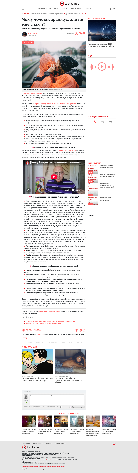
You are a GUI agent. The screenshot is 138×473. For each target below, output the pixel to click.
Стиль (50, 9)
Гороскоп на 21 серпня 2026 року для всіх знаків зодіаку (77, 431)
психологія (40, 343)
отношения (52, 343)
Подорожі (64, 9)
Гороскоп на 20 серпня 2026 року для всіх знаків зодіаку (109, 431)
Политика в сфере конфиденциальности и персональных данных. (49, 466)
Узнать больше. (55, 469)
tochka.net (38, 155)
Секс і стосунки (28, 42)
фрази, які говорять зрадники (65, 104)
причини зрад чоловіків (44, 104)
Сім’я (56, 9)
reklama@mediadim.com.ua (48, 459)
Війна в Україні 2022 (56, 14)
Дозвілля (87, 9)
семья (63, 343)
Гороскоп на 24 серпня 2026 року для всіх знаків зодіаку (29, 431)
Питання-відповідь (76, 343)
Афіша (79, 9)
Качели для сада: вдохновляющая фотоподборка (105, 198)
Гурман (73, 9)
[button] (110, 8)
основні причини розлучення (49, 311)
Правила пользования (27, 466)
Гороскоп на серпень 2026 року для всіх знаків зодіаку (101, 45)
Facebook (40, 334)
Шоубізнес (42, 9)
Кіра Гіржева (32, 33)
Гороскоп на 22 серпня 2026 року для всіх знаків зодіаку (61, 431)
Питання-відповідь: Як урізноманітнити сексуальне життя (68, 380)
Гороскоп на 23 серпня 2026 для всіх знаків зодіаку (45, 431)
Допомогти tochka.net (39, 14)
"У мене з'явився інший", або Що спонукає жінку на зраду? (37, 379)
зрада (30, 343)
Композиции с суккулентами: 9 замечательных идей (107, 185)
